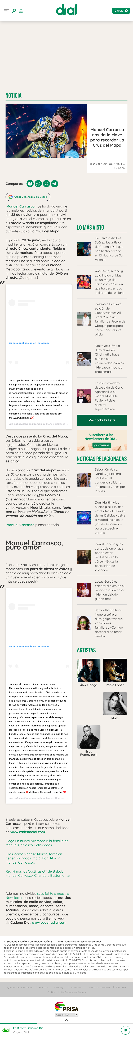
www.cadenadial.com (27, 832)
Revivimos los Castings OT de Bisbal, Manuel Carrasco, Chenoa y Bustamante (38, 873)
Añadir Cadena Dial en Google (30, 196)
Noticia (13, 95)
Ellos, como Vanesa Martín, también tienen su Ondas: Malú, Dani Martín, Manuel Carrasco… (34, 858)
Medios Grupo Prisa (66, 1015)
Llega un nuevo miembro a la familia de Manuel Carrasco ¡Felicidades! (37, 843)
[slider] (66, 1023)
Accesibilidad (77, 987)
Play (125, 1030)
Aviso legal (59, 987)
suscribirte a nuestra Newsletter (37, 895)
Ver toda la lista (102, 420)
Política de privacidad (99, 987)
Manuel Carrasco (55, 423)
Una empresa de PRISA (66, 1006)
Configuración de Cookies (73, 992)
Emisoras (43, 987)
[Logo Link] (66, 9)
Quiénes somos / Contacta (20, 987)
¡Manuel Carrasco (20, 206)
